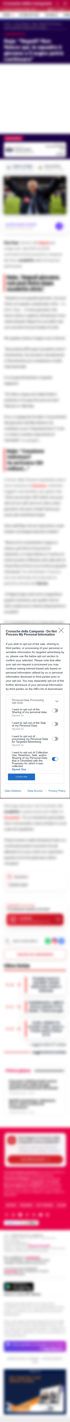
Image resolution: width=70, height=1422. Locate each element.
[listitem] (35, 701)
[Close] (62, 631)
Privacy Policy (57, 790)
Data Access (35, 790)
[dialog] (35, 711)
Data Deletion (13, 790)
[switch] (55, 710)
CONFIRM (21, 777)
